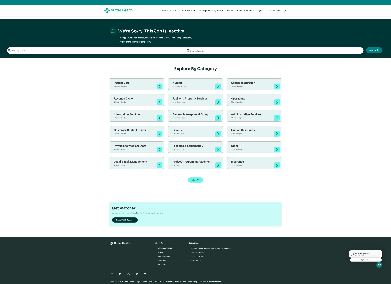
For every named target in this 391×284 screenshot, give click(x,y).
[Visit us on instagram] (136, 273)
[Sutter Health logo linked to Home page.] (118, 10)
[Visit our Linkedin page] (120, 273)
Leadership (162, 261)
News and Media (164, 256)
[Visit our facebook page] (112, 273)
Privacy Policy (196, 261)
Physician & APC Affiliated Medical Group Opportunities (211, 248)
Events (230, 10)
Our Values (161, 265)
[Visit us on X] (128, 273)
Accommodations (197, 252)
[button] (195, 180)
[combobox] (105, 50)
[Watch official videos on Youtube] (145, 273)
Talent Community (245, 10)
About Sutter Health (165, 248)
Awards (160, 252)
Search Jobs (274, 10)
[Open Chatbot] (379, 264)
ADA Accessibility (197, 256)
